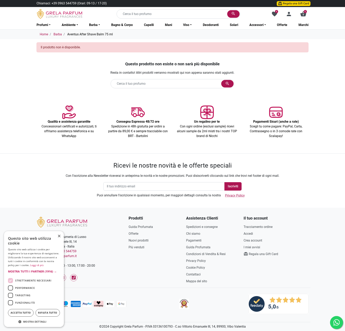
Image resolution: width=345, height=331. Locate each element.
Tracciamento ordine (258, 227)
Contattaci (193, 274)
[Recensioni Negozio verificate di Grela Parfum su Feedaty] (278, 304)
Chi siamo (193, 234)
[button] (303, 14)
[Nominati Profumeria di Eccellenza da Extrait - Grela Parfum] (184, 304)
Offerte (133, 234)
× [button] (59, 236)
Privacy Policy (235, 195)
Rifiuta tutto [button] (47, 312)
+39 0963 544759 (64, 3)
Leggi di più (37, 265)
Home (44, 34)
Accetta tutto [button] (21, 312)
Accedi (248, 234)
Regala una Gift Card (295, 3)
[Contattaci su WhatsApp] (336, 322)
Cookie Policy (195, 267)
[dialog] (34, 279)
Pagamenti (193, 240)
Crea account (253, 240)
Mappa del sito (196, 281)
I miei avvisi (252, 247)
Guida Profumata (141, 227)
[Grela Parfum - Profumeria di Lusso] (62, 222)
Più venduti (136, 247)
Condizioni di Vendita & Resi (206, 254)
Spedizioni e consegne (202, 227)
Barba (58, 34)
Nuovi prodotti (139, 240)
